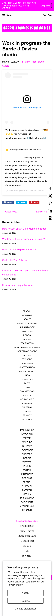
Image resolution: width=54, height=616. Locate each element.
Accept (25, 593)
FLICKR (27, 466)
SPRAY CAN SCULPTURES (27, 347)
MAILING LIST (27, 429)
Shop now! (45, 5)
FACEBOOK (27, 450)
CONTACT (27, 315)
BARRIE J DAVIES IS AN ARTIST (36, 190)
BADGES (27, 355)
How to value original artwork (17, 285)
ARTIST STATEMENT (27, 323)
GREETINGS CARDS (27, 351)
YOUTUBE (27, 442)
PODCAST (27, 477)
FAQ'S (27, 383)
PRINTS (27, 335)
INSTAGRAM (27, 434)
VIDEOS (27, 395)
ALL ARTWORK (27, 327)
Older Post (10, 211)
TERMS (27, 411)
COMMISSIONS (27, 391)
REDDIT (27, 458)
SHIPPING (27, 407)
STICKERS (27, 359)
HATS (27, 375)
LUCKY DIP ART (27, 371)
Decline (25, 601)
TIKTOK (27, 437)
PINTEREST (27, 474)
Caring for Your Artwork (14, 260)
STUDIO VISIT (27, 399)
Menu (9, 15)
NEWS (27, 387)
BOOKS (27, 339)
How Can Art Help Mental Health (19, 249)
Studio (5, 65)
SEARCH (27, 311)
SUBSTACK (27, 485)
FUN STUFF (27, 379)
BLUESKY (27, 445)
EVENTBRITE (27, 501)
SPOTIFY (27, 482)
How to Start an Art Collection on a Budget (24, 228)
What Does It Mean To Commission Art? (23, 239)
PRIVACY (27, 415)
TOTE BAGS (27, 363)
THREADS (27, 453)
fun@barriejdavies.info (27, 520)
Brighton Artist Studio (33, 61)
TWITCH (27, 469)
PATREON (27, 490)
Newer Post (42, 211)
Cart (49, 15)
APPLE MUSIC (27, 506)
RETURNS (27, 403)
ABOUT (27, 319)
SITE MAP (27, 419)
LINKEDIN (27, 509)
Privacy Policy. (15, 584)
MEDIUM (27, 493)
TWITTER (27, 461)
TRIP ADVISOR (27, 498)
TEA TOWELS (27, 343)
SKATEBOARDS (27, 367)
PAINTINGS (27, 331)
